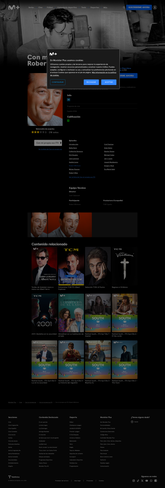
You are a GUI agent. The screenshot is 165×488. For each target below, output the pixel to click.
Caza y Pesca (43, 463)
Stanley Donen (109, 151)
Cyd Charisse (108, 144)
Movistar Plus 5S (44, 466)
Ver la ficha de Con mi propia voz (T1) (82, 177)
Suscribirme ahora (139, 7)
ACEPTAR (109, 82)
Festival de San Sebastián (46, 453)
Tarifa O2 (103, 460)
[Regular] (38, 132)
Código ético (104, 435)
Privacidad (90, 480)
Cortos (10, 438)
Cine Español (12, 428)
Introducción (73, 144)
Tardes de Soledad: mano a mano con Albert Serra (42, 288)
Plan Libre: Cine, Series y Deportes (110, 441)
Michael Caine (109, 155)
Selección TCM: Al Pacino (95, 287)
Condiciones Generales (107, 431)
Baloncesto (73, 441)
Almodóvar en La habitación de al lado (71, 335)
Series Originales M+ (14, 450)
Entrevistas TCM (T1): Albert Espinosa (69, 288)
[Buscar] (124, 7)
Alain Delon (108, 148)
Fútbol (50, 7)
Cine (40, 7)
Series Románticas (13, 453)
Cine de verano (13, 441)
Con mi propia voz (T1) (47, 143)
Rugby (71, 447)
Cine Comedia (12, 431)
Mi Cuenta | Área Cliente (107, 428)
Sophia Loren (73, 162)
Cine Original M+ (13, 425)
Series (31, 7)
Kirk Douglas (73, 155)
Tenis (83, 7)
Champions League (75, 425)
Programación (74, 466)
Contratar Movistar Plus (107, 438)
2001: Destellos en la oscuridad (44, 334)
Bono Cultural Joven (106, 457)
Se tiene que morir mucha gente (49, 438)
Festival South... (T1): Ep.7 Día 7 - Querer (97, 335)
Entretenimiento (13, 463)
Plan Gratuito (104, 450)
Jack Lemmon (74, 159)
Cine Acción (11, 435)
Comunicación (104, 466)
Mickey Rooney (74, 169)
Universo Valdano (75, 438)
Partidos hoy (73, 463)
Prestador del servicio (61, 480)
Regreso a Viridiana (120, 287)
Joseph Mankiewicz (111, 162)
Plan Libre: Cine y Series (107, 444)
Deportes (94, 7)
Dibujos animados (44, 457)
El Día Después (74, 435)
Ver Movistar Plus (105, 422)
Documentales (12, 460)
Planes (102, 447)
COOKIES (101, 480)
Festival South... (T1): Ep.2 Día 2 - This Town (124, 382)
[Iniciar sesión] (155, 7)
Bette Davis (73, 148)
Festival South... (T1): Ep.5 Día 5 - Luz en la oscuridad (44, 382)
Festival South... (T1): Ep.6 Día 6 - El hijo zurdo (124, 335)
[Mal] (35, 132)
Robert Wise (73, 173)
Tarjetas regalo (104, 463)
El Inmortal (42, 435)
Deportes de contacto (76, 453)
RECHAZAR (91, 82)
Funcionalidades (105, 425)
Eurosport (73, 457)
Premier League (74, 431)
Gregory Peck (109, 166)
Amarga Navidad (44, 431)
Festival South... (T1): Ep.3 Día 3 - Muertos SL (98, 382)
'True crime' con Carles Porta (48, 450)
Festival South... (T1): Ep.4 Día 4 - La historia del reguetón (71, 382)
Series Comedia (13, 457)
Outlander (42, 441)
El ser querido (43, 422)
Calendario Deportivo (76, 460)
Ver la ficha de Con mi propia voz (50, 149)
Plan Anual (103, 453)
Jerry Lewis (108, 159)
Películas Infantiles (14, 444)
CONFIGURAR (58, 82)
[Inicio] (14, 7)
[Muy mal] (32, 132)
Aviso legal (77, 480)
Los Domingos (43, 428)
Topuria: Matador (75, 450)
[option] (39, 224)
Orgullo (10, 466)
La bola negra (43, 425)
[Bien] (41, 132)
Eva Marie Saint (109, 169)
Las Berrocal (43, 444)
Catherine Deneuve (76, 151)
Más (105, 7)
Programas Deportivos (45, 460)
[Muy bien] (43, 132)
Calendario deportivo (67, 7)
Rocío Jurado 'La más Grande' (48, 447)
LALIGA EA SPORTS (75, 428)
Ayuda (136, 422)
